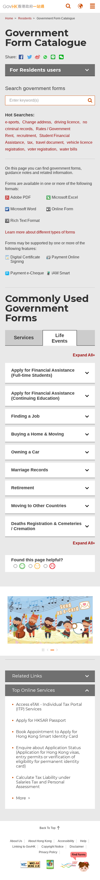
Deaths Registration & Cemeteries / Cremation (46, 526)
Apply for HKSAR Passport (41, 720)
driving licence (66, 122)
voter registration (42, 149)
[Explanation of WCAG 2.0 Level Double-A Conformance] (30, 864)
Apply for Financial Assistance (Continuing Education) (43, 396)
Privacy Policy (48, 852)
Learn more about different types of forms (40, 232)
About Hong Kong (40, 841)
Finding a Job (25, 416)
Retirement (22, 487)
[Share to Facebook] (21, 57)
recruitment (26, 136)
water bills (68, 149)
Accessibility (66, 841)
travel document (49, 142)
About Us (16, 841)
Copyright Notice (53, 846)
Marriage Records (29, 469)
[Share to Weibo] (37, 57)
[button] (68, 6)
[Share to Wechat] (61, 57)
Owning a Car (25, 452)
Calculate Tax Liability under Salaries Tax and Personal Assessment (43, 782)
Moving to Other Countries (38, 505)
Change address (36, 122)
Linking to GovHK (23, 846)
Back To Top (48, 828)
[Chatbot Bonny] (80, 862)
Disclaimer (77, 846)
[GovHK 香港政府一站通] (23, 6)
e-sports (12, 122)
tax (30, 142)
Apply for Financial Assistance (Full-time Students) (43, 373)
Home (9, 18)
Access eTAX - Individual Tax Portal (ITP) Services (49, 706)
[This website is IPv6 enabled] (50, 864)
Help (83, 841)
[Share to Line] (53, 57)
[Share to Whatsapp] (45, 57)
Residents (25, 18)
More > (23, 798)
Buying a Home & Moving (37, 434)
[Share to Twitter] (29, 57)
